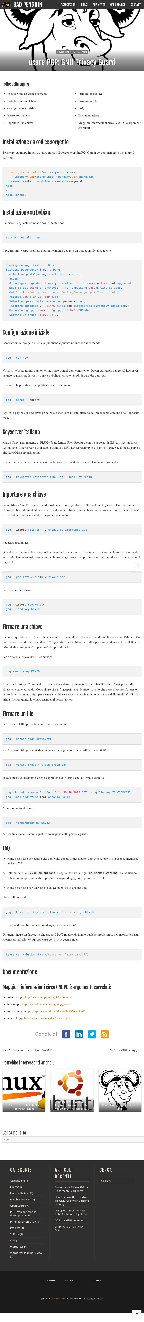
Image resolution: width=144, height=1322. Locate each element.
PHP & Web (99, 4)
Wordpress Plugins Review (26, 1253)
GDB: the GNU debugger (125, 1050)
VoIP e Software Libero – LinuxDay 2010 (28, 1050)
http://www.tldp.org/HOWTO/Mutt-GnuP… (60, 1011)
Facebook (72, 1280)
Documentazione (88, 115)
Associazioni (68, 4)
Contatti (135, 4)
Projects (15, 1228)
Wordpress (16, 1246)
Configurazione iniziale (22, 108)
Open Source (117, 4)
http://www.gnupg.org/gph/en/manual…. (50, 997)
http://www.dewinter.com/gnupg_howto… (48, 1004)
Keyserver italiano (18, 115)
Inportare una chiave (20, 122)
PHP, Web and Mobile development (23, 1213)
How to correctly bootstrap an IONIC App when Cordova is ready (72, 1201)
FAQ (81, 108)
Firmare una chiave (90, 93)
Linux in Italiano (19, 1193)
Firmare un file (87, 101)
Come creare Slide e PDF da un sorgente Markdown (71, 1189)
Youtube (95, 1280)
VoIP (12, 1240)
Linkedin (48, 1280)
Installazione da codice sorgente (27, 93)
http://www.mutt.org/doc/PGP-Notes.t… (49, 1018)
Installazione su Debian (22, 101)
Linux (84, 4)
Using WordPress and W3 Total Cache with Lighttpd (71, 1212)
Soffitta (14, 1234)
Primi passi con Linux (23, 1221)
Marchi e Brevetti (20, 1199)
